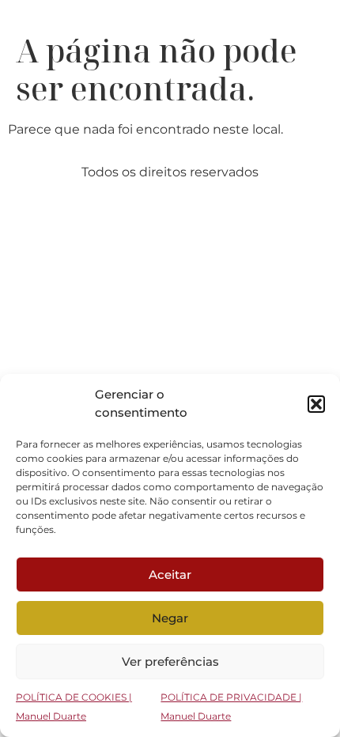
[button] (316, 404)
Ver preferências (170, 661)
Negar (170, 618)
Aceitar (170, 574)
